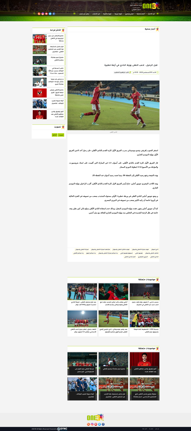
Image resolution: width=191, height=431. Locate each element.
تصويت (61, 135)
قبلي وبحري (129, 14)
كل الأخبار (151, 14)
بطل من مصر (84, 14)
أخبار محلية (141, 14)
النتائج (55, 135)
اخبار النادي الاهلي (129, 257)
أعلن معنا (144, 429)
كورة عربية (118, 14)
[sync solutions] (62, 429)
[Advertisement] (113, 51)
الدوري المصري (143, 257)
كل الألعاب (96, 14)
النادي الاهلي (154, 257)
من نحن (157, 429)
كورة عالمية (107, 14)
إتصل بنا (151, 429)
